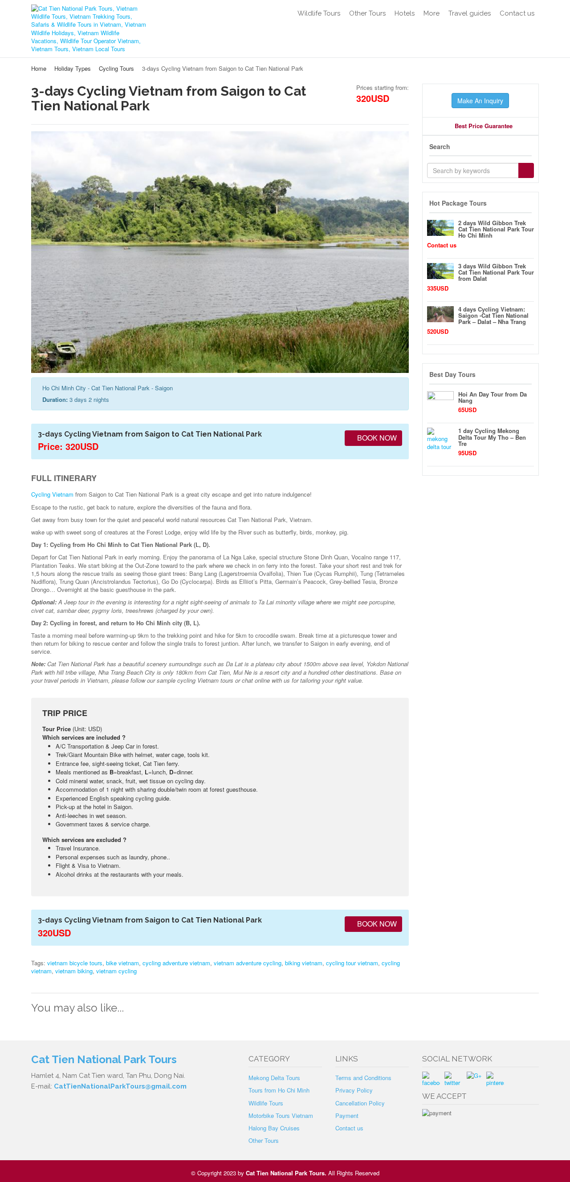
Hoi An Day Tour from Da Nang (492, 397)
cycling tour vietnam (352, 963)
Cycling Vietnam (52, 494)
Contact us (517, 13)
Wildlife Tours (318, 13)
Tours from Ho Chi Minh (278, 1090)
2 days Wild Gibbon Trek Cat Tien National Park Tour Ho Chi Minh (496, 229)
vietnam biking (74, 971)
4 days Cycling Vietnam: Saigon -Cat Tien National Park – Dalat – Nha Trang (493, 315)
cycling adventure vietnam (176, 963)
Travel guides (469, 13)
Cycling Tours (116, 68)
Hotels (405, 13)
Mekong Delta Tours (274, 1077)
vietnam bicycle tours (74, 963)
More (431, 13)
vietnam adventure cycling (247, 963)
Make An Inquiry (480, 100)
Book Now (376, 438)
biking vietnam (303, 963)
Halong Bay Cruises (274, 1128)
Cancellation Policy (360, 1103)
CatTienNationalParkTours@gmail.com (120, 1086)
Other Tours (367, 13)
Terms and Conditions (363, 1077)
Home (38, 68)
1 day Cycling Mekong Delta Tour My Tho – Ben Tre (492, 437)
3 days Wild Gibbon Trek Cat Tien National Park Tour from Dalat (496, 272)
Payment (346, 1115)
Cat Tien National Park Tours (285, 1173)
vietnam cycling (116, 971)
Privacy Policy (354, 1090)
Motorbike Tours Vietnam (280, 1115)
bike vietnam (122, 963)
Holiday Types (72, 68)
